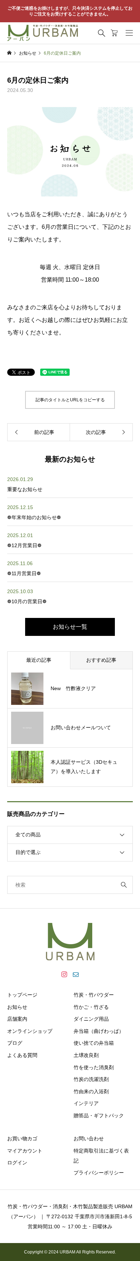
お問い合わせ (89, 1138)
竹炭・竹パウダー (94, 995)
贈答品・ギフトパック (99, 1115)
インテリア (86, 1103)
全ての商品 (28, 834)
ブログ (14, 1043)
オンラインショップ (29, 1031)
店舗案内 (17, 1019)
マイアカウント (24, 1151)
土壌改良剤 (86, 1055)
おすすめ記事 (101, 660)
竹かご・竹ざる (91, 1007)
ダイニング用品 (91, 1019)
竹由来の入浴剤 (91, 1091)
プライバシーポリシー (99, 1172)
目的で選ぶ (28, 852)
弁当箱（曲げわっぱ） (99, 1031)
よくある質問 (22, 1055)
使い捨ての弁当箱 (94, 1043)
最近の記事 (38, 660)
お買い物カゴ (22, 1138)
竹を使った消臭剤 (94, 1067)
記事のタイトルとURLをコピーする (70, 399)
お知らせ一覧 (70, 627)
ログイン (17, 1162)
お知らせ (17, 1007)
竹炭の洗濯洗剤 (91, 1079)
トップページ (22, 995)
